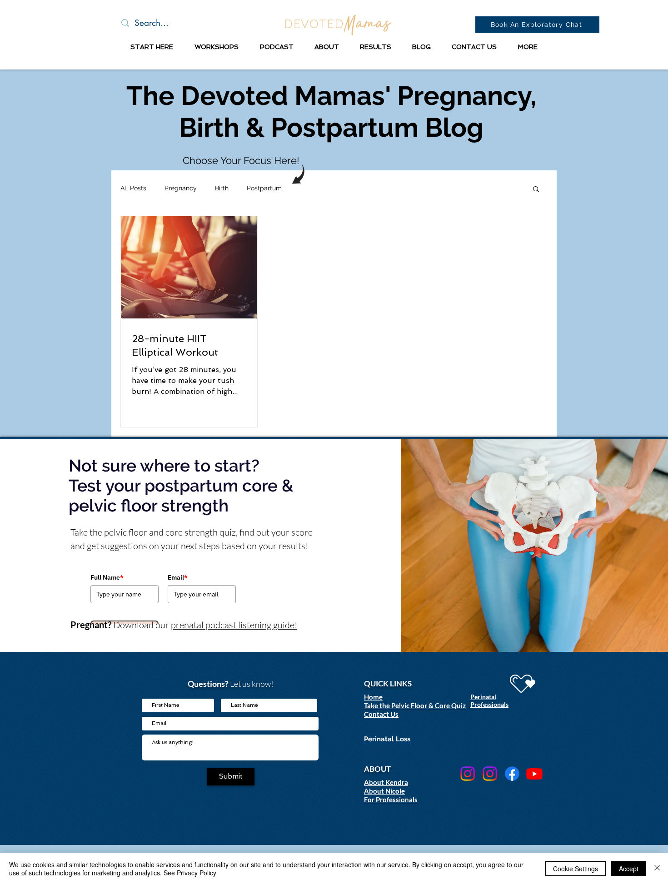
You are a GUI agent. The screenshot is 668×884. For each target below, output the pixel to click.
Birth (222, 188)
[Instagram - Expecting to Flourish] (467, 773)
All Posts (133, 188)
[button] (152, 47)
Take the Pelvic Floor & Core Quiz (415, 705)
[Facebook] (512, 773)
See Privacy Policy (190, 872)
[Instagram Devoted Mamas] (489, 773)
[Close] (657, 868)
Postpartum (264, 188)
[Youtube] (534, 773)
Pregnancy (181, 188)
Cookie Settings (575, 868)
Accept (628, 868)
